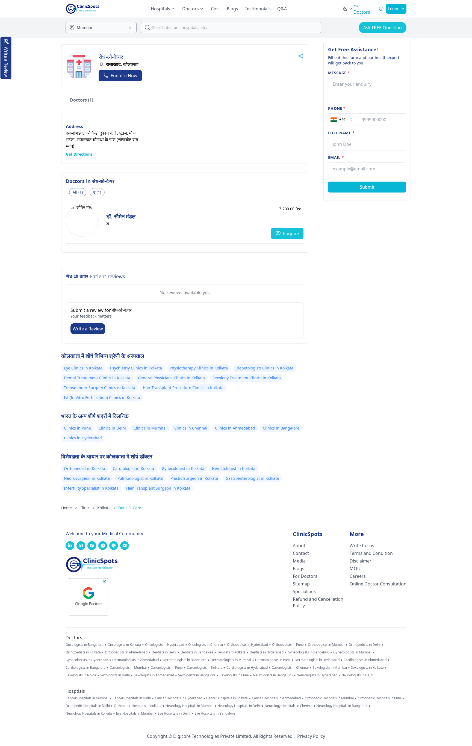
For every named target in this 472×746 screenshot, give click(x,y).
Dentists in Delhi (164, 652)
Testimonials (258, 9)
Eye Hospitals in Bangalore (214, 713)
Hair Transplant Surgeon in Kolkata (158, 488)
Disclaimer (360, 561)
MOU (355, 569)
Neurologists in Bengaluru (273, 675)
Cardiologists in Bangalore (86, 667)
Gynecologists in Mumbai (352, 652)
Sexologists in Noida (81, 675)
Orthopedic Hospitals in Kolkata (137, 706)
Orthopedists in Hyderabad (247, 645)
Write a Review (88, 329)
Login (393, 8)
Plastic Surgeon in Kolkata (194, 478)
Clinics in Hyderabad (83, 437)
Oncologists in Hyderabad (164, 645)
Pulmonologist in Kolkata (140, 478)
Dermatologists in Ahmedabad (135, 660)
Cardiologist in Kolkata (133, 468)
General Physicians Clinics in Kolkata (171, 377)
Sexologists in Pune (234, 675)
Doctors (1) (81, 100)
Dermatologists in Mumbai (231, 660)
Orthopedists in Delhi (364, 645)
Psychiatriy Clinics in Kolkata (136, 368)
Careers (358, 576)
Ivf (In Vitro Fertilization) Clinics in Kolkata (102, 397)
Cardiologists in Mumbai (128, 667)
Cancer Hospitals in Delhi (132, 698)
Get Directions (79, 154)
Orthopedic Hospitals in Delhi (88, 706)
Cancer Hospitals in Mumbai (87, 698)
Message (339, 72)
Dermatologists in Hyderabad (317, 660)
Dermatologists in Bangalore (184, 660)
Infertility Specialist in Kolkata (91, 488)
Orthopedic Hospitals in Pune (380, 698)
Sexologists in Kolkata (367, 667)
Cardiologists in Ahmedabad (365, 660)
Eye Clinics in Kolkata (83, 368)
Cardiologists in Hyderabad (247, 667)
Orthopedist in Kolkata (84, 468)
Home (69, 507)
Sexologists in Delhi (115, 675)
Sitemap (301, 584)
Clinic (87, 507)
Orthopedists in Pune (288, 645)
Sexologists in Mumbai (330, 667)
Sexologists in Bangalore (197, 675)
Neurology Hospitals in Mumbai (189, 706)
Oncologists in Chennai (205, 645)
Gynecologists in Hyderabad (87, 660)
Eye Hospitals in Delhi (174, 713)
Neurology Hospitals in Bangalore (342, 706)
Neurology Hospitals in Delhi (239, 706)
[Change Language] (347, 8)
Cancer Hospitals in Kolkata (227, 698)
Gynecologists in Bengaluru (308, 652)
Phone (337, 108)
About (299, 546)
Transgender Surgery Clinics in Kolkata (99, 387)
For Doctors (305, 576)
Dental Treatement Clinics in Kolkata (97, 377)
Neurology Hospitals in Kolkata (89, 713)
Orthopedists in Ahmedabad (126, 652)
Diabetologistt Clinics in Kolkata (264, 368)
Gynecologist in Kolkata (183, 468)
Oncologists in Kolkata (124, 645)
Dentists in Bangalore (197, 652)
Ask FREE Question (382, 28)
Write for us (362, 546)
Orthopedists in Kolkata (83, 652)
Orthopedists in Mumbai (326, 645)
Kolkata (106, 507)
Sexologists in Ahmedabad (154, 675)
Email (336, 157)
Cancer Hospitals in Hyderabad (178, 698)
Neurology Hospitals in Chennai (288, 706)
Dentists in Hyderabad (267, 652)
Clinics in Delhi (112, 428)
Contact (301, 553)
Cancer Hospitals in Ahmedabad (276, 698)
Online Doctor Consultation (378, 584)
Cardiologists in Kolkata (204, 667)
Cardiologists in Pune (167, 667)
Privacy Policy (311, 736)
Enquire (291, 233)
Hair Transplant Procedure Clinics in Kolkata (183, 387)
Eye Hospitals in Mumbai (135, 713)
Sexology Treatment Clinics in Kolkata (247, 377)
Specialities (304, 591)
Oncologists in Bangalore (85, 645)
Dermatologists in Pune (273, 660)
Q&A (282, 9)
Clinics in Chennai (190, 428)
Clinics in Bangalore (281, 428)
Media (299, 561)
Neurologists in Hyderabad (317, 675)
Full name (341, 132)
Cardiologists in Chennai (290, 667)
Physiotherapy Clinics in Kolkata (199, 368)
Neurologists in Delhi (357, 675)
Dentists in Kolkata (231, 652)
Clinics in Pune (77, 428)
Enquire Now (124, 76)
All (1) (78, 192)
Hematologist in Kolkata (233, 468)
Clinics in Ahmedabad (235, 428)
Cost (215, 9)
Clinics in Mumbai (150, 428)
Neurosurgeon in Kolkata (87, 478)
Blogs (232, 9)
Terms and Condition (371, 553)
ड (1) (97, 192)
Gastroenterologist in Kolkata (252, 478)
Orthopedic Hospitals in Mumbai (329, 698)
